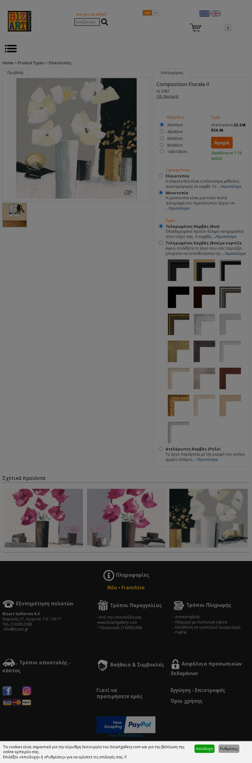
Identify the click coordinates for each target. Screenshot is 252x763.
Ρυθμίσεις (229, 748)
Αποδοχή (204, 748)
